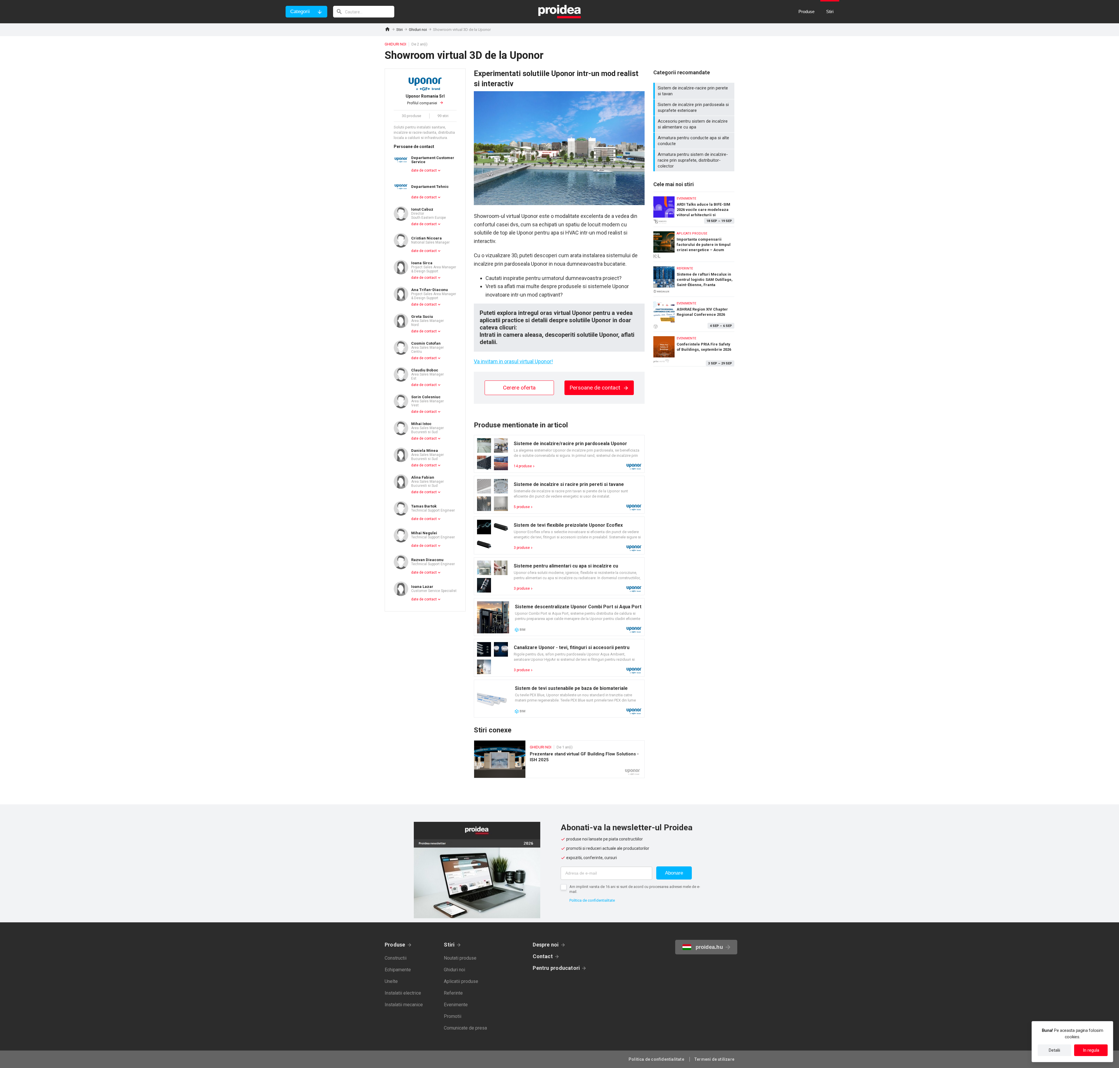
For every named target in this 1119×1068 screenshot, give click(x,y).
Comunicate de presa (465, 1028)
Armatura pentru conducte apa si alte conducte (694, 141)
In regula (1091, 1050)
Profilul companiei (425, 99)
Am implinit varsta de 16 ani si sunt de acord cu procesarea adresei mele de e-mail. (634, 889)
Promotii (452, 1016)
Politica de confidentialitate (592, 900)
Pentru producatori (556, 968)
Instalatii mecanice (404, 1004)
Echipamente (398, 969)
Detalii (1054, 1050)
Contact (543, 956)
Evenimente (456, 1004)
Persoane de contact (595, 387)
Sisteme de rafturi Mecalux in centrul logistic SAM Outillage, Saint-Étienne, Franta (693, 278)
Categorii (300, 11)
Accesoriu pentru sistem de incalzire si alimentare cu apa (694, 124)
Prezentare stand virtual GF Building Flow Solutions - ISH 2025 (559, 759)
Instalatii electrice (403, 993)
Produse (395, 945)
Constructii (396, 958)
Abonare (674, 873)
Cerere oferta (519, 387)
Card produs (559, 454)
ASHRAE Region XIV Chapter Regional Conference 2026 (693, 313)
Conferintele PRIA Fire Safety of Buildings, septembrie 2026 (693, 349)
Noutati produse (460, 958)
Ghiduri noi (418, 29)
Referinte (453, 993)
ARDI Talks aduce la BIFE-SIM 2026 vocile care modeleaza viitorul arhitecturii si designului (693, 208)
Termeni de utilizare (714, 1059)
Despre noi (546, 945)
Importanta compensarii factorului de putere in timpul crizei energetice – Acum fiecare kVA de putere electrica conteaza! (693, 243)
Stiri (399, 29)
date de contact (424, 170)
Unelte (391, 981)
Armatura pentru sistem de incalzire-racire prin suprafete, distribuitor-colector (694, 160)
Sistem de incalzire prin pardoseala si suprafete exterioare (694, 107)
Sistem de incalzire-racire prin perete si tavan (694, 91)
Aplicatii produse (461, 981)
